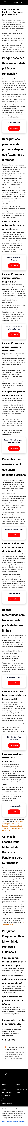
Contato (18, 1092)
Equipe (18, 1084)
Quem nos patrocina (21, 1089)
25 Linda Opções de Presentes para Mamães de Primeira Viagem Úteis (13, 828)
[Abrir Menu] (5, 2)
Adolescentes (4, 1084)
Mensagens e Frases (6, 1101)
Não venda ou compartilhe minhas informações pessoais (13, 1122)
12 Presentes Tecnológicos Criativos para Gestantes (12, 824)
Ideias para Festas (6, 1095)
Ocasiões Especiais (6, 1103)
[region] (14, 1116)
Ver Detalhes (14, 128)
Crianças (3, 1089)
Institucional (19, 1087)
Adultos (3, 1087)
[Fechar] (26, 1108)
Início (2, 1098)
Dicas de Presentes (6, 1092)
